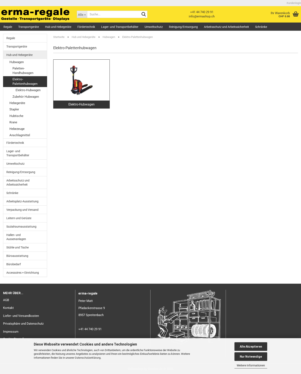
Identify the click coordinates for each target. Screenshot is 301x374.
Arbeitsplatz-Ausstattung (22, 201)
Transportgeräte (28, 26)
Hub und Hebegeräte (58, 26)
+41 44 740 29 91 (201, 12)
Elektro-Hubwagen (28, 90)
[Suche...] (143, 14)
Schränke (261, 26)
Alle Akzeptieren (251, 346)
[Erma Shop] (35, 14)
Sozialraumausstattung (21, 226)
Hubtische (16, 116)
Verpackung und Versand (22, 209)
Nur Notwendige (251, 356)
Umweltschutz (154, 26)
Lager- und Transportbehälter (119, 26)
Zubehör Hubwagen (25, 97)
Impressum (10, 331)
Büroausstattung (17, 255)
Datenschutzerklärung (88, 357)
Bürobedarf (13, 264)
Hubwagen (16, 62)
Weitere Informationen (251, 365)
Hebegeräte (17, 103)
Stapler (14, 109)
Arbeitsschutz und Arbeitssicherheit (226, 26)
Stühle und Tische (17, 247)
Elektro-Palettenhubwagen (24, 81)
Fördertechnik (86, 26)
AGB (6, 300)
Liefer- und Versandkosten (21, 316)
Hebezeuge (17, 129)
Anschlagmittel (19, 135)
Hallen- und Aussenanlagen (16, 237)
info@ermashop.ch (202, 16)
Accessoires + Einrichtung (22, 272)
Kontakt (8, 308)
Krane (13, 122)
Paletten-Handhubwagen (22, 71)
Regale (7, 26)
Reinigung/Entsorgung (183, 26)
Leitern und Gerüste (18, 218)
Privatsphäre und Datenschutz (23, 323)
